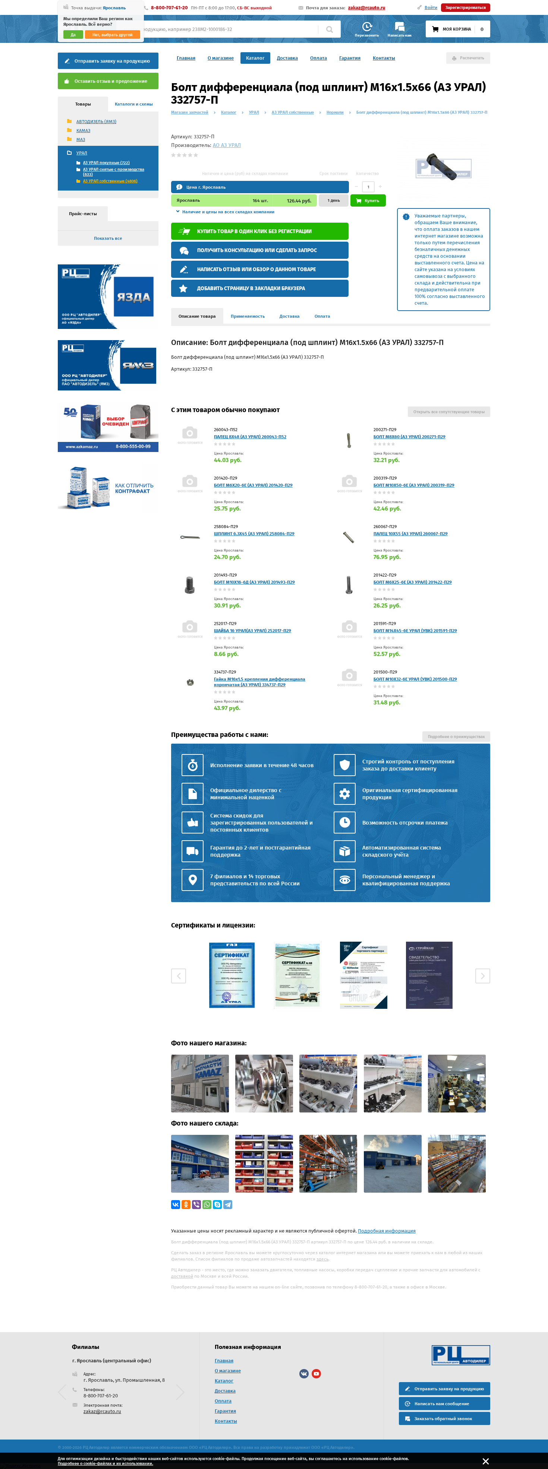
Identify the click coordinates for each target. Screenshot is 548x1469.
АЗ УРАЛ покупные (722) (106, 162)
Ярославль (114, 7)
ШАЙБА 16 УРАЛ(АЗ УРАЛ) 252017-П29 (252, 630)
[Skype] (217, 1204)
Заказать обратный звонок (443, 1418)
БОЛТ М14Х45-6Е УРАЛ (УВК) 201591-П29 (415, 630)
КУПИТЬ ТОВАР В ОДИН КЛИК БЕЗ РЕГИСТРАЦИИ (254, 231)
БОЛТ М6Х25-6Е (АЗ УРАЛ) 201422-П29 (413, 582)
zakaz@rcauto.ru (366, 7)
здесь (322, 1259)
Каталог (255, 58)
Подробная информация (387, 1231)
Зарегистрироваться (465, 7)
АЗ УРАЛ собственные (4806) (110, 181)
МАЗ (80, 139)
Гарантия (349, 58)
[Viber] (196, 1204)
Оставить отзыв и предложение (111, 81)
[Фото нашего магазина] (200, 1111)
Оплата (318, 58)
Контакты (384, 58)
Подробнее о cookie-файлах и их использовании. (105, 1463)
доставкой (182, 1276)
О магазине (221, 58)
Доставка (287, 58)
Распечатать (472, 58)
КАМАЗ (83, 130)
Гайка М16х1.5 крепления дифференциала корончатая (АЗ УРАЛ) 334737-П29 (259, 682)
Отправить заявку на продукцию (112, 61)
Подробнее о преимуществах (456, 736)
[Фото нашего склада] (200, 1191)
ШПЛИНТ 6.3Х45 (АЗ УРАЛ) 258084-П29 (254, 533)
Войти (431, 7)
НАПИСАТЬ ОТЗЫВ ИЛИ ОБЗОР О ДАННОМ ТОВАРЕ (256, 269)
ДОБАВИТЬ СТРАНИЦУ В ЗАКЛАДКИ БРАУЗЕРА (251, 288)
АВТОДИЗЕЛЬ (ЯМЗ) (96, 121)
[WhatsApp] (206, 1204)
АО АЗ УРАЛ (227, 145)
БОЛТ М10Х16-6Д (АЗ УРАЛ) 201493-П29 (254, 582)
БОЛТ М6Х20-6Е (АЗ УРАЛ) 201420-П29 (253, 485)
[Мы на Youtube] (316, 1373)
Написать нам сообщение (442, 1403)
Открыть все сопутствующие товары (449, 411)
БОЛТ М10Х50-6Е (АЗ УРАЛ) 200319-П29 (414, 485)
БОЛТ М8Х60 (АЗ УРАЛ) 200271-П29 (409, 436)
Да (73, 34)
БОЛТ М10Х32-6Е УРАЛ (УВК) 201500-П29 (415, 679)
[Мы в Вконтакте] (304, 1373)
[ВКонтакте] (175, 1204)
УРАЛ (81, 153)
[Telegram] (227, 1204)
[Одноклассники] (186, 1204)
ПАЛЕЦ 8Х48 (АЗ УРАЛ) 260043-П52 (250, 436)
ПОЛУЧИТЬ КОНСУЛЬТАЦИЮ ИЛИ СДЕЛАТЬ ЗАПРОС (257, 250)
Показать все (108, 238)
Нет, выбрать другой (112, 34)
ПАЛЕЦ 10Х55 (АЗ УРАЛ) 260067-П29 (411, 533)
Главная (186, 58)
